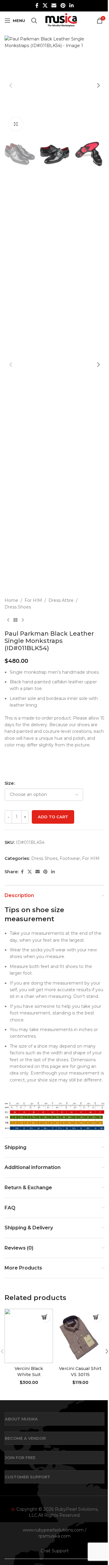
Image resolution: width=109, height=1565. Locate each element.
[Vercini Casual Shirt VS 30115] (80, 1336)
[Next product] (22, 620)
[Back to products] (15, 620)
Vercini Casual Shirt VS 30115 (80, 1371)
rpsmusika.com (54, 1536)
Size (9, 783)
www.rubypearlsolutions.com (53, 1530)
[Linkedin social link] (71, 5)
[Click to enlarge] (16, 124)
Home (11, 600)
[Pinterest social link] (62, 5)
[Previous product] (8, 620)
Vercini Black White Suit (29, 1371)
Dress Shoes (18, 607)
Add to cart (53, 816)
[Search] (34, 20)
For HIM (33, 600)
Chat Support (55, 1551)
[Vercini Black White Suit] (29, 1336)
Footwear (70, 858)
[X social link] (45, 5)
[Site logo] (61, 20)
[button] (11, 85)
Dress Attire (61, 600)
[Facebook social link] (37, 5)
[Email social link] (54, 5)
